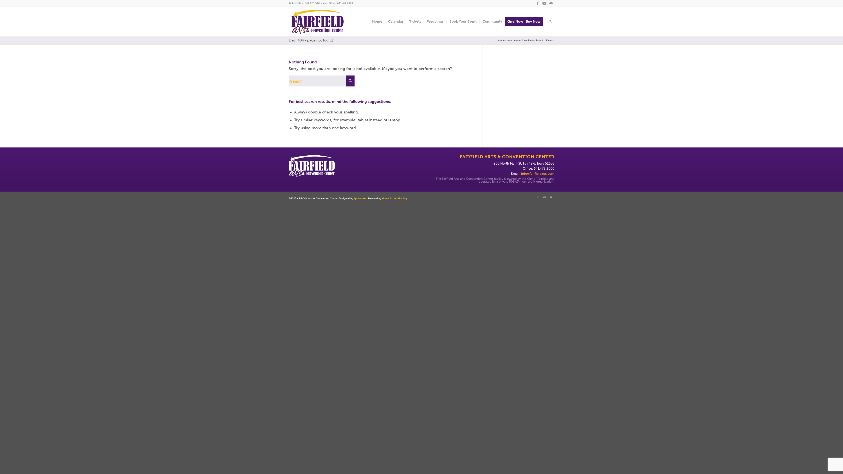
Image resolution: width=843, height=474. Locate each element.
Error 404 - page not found (311, 40)
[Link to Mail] (551, 3)
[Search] (550, 21)
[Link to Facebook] (538, 3)
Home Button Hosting (394, 198)
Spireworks (360, 198)
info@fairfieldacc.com (537, 174)
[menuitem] (377, 21)
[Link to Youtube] (544, 3)
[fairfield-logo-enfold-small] (321, 21)
